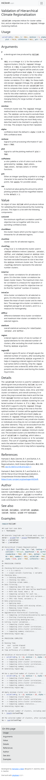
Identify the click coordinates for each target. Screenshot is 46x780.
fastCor (13, 513)
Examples (7, 759)
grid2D (20, 513)
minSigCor (32, 513)
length (9, 713)
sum (8, 720)
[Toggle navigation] (41, 3)
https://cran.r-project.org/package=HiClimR (19, 479)
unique (24, 538)
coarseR (5, 513)
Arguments (8, 736)
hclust (10, 497)
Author (6, 751)
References (8, 748)
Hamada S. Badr (18, 769)
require (5, 524)
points (17, 182)
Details (6, 744)
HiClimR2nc (14, 510)
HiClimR (5, 2)
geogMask (34, 510)
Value (5, 740)
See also (6, 755)
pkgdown (15, 775)
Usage (5, 733)
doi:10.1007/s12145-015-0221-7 (18, 467)
